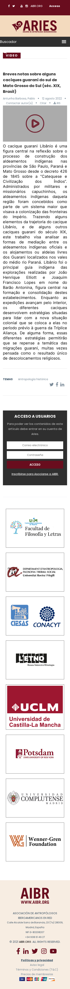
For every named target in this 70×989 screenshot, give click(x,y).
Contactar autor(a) (19, 103)
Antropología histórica (33, 379)
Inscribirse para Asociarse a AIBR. (35, 474)
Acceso (54, 6)
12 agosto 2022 (52, 98)
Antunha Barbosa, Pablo (19, 98)
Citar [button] (43, 103)
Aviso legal (37, 965)
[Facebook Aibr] (18, 951)
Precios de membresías (37, 974)
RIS (58, 103)
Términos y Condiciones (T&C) (37, 970)
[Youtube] (53, 951)
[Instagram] (44, 951)
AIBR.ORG (37, 6)
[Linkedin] (26, 951)
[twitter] (35, 951)
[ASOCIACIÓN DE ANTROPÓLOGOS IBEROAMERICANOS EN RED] (35, 896)
